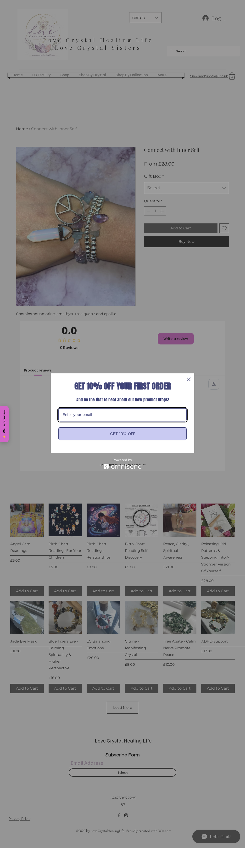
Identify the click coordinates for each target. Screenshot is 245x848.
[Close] (188, 379)
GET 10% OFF (122, 433)
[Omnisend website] (122, 464)
